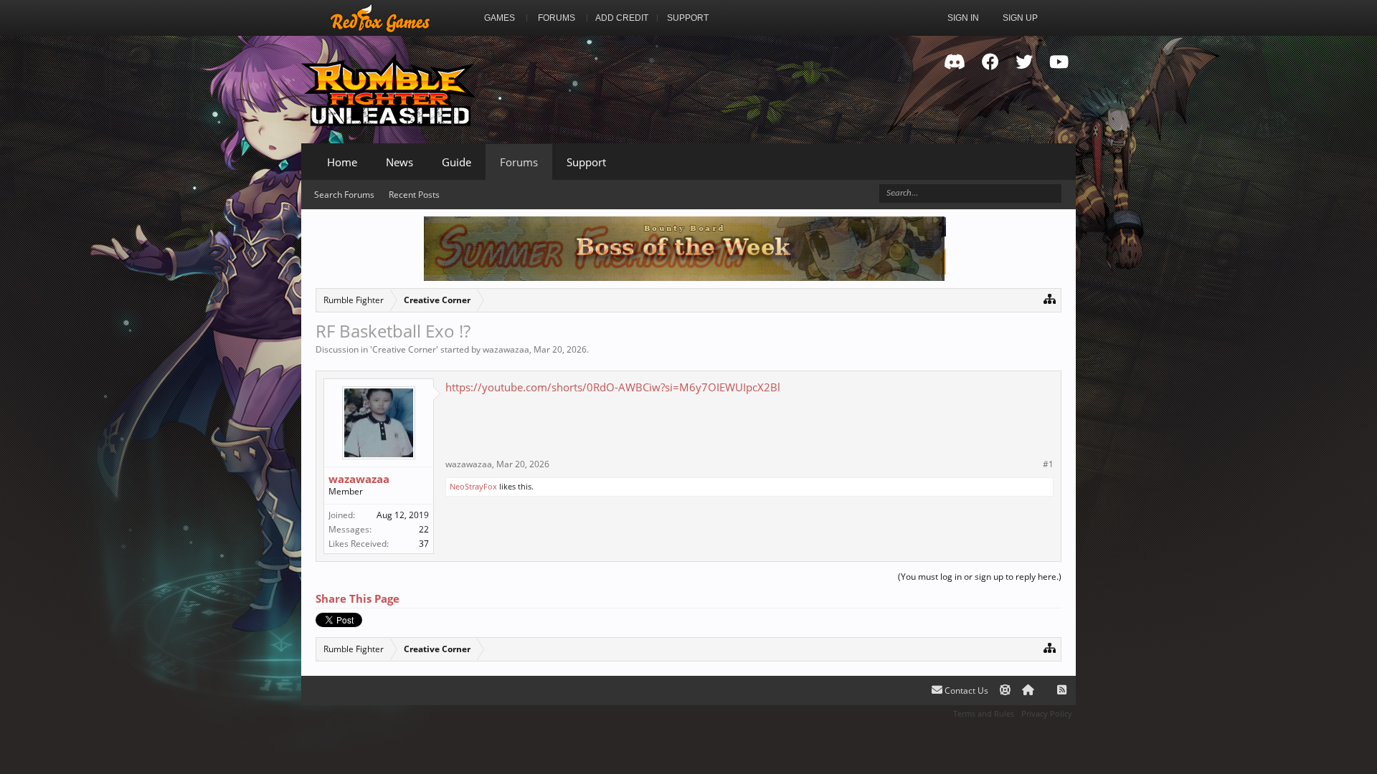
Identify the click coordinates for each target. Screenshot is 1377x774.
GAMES (499, 18)
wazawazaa (506, 349)
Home (342, 162)
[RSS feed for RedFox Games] (1061, 690)
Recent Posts (414, 194)
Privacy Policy (1046, 713)
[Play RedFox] (380, 18)
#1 (1048, 464)
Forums (519, 162)
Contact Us (965, 690)
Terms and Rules (983, 713)
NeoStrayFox (473, 486)
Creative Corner (404, 349)
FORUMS (556, 18)
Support (586, 162)
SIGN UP (1020, 18)
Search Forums (344, 194)
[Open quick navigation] (1050, 298)
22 (424, 529)
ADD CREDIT (621, 18)
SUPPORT (688, 18)
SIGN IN (963, 18)
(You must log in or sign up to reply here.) (979, 576)
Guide (456, 162)
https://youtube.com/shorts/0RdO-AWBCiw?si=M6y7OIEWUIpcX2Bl (612, 387)
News (399, 162)
